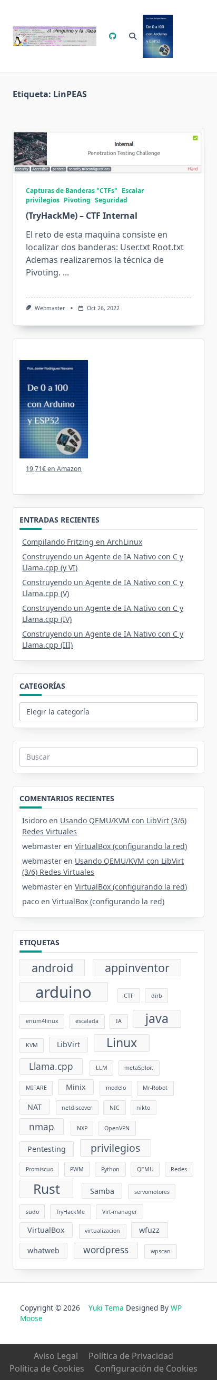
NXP (82, 1128)
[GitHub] (112, 36)
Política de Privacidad (130, 1356)
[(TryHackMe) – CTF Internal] (108, 150)
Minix (76, 1087)
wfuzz (149, 1230)
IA (119, 1021)
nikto (143, 1107)
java (157, 1018)
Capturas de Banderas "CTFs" (71, 190)
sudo (32, 1211)
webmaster (50, 308)
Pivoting (77, 200)
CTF (129, 995)
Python (110, 1169)
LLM (101, 1067)
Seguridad (111, 200)
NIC (115, 1107)
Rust (46, 1189)
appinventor (137, 967)
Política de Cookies (46, 1368)
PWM (77, 1169)
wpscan (161, 1251)
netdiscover (77, 1107)
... (66, 272)
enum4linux (42, 1021)
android (52, 967)
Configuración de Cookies (146, 1368)
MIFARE (36, 1087)
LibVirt (68, 1044)
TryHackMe (70, 1211)
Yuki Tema (106, 1308)
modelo (116, 1087)
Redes (179, 1169)
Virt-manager (119, 1211)
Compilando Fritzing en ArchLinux (82, 542)
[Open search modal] (132, 36)
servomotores (152, 1191)
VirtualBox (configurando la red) (131, 846)
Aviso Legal (56, 1356)
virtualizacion (102, 1230)
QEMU (145, 1169)
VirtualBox (46, 1230)
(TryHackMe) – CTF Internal (81, 215)
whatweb (43, 1250)
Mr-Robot (155, 1087)
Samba (102, 1191)
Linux (121, 1042)
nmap (41, 1127)
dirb (156, 995)
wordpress (106, 1250)
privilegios (115, 1148)
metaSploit (138, 1067)
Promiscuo (39, 1169)
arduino (63, 992)
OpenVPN (117, 1128)
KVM (32, 1045)
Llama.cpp (51, 1066)
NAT (34, 1107)
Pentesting (46, 1149)
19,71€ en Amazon (54, 468)
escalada (86, 1021)
